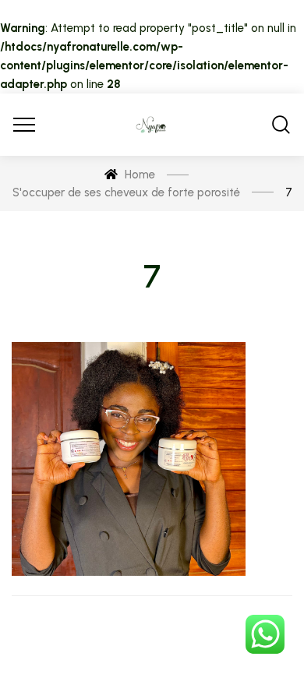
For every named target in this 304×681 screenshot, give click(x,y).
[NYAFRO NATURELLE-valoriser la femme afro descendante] (152, 125)
